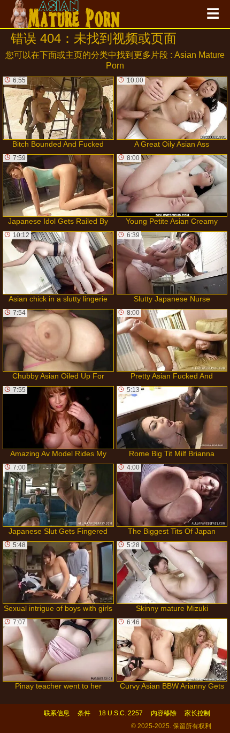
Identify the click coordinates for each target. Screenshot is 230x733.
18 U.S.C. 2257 (120, 713)
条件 (84, 713)
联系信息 (57, 713)
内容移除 (164, 713)
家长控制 (197, 713)
